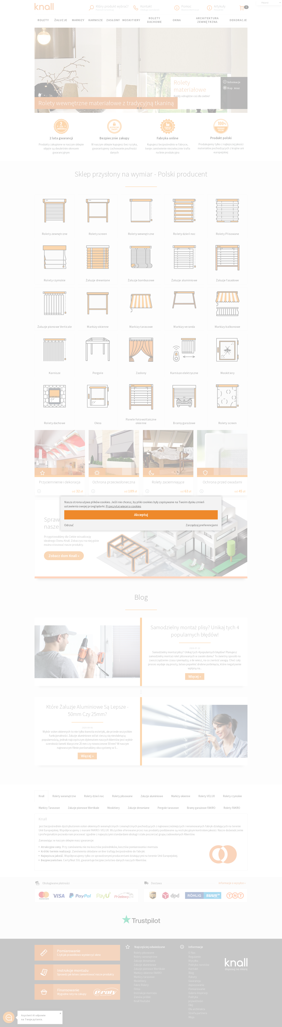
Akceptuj (141, 514)
